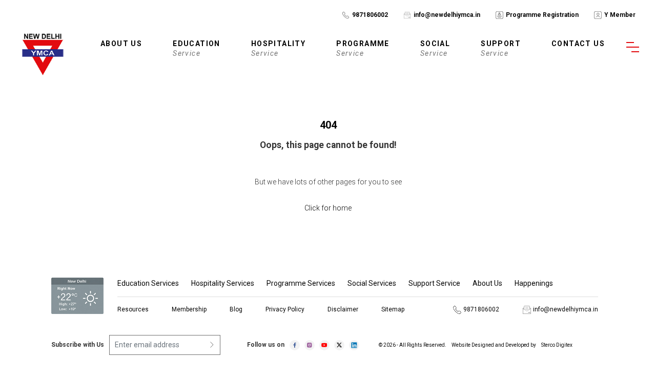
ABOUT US (121, 43)
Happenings (534, 283)
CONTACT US (578, 43)
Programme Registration (542, 14)
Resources (133, 309)
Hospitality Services (222, 283)
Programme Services (300, 283)
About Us (487, 283)
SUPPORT (501, 48)
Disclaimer (342, 309)
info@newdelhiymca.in (447, 14)
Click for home (328, 208)
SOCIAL (435, 48)
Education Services (148, 283)
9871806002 (370, 14)
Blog (236, 309)
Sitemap (392, 309)
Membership (189, 309)
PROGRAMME (362, 48)
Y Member (620, 14)
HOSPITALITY (278, 48)
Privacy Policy (284, 309)
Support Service (434, 283)
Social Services (371, 283)
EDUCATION (196, 48)
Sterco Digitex (556, 345)
